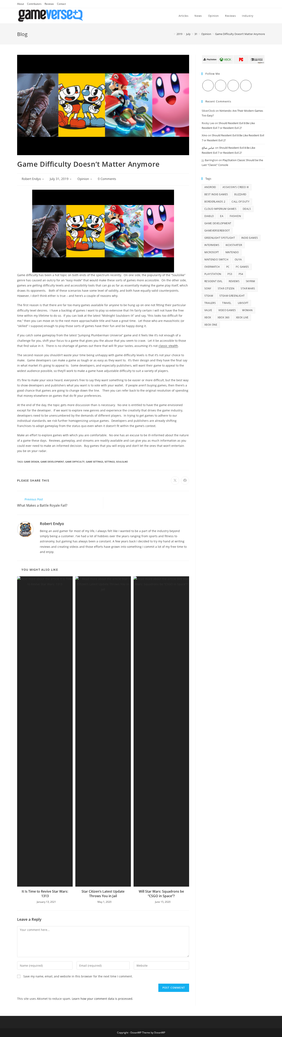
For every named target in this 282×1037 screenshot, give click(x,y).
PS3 (229, 274)
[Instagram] (233, 85)
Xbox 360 (224, 317)
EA (221, 216)
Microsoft (211, 252)
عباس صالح (208, 148)
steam (208, 295)
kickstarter (234, 245)
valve (208, 310)
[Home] (172, 34)
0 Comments (107, 179)
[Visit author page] (25, 529)
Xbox (207, 317)
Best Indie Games (216, 194)
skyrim (250, 281)
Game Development (52, 461)
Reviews (49, 4)
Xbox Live (242, 317)
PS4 (241, 274)
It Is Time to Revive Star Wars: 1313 (45, 893)
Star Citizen (226, 288)
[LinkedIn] (245, 85)
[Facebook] (220, 85)
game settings (94, 461)
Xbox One (210, 324)
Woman (247, 310)
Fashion (235, 216)
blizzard (240, 194)
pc (228, 267)
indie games (249, 238)
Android (210, 187)
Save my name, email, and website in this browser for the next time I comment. (78, 976)
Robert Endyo (31, 179)
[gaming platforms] (233, 59)
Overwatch (212, 267)
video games (227, 310)
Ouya (238, 259)
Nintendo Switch (216, 259)
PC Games (242, 267)
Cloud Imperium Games (220, 209)
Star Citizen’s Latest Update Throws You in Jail (103, 893)
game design (31, 461)
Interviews (211, 245)
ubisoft (243, 303)
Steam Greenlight (232, 295)
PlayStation (212, 274)
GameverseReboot (217, 230)
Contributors (34, 4)
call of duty (240, 201)
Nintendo (232, 252)
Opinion (83, 179)
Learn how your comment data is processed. (102, 999)
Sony (207, 288)
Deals (247, 209)
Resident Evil (213, 281)
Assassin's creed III (236, 187)
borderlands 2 (214, 201)
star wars (248, 288)
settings (109, 461)
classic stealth (168, 346)
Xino (204, 135)
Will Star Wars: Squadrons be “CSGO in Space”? (161, 893)
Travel (226, 303)
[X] (208, 85)
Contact (61, 4)
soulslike (122, 461)
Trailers (210, 303)
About (20, 4)
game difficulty (75, 461)
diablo (209, 216)
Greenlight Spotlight (219, 238)
